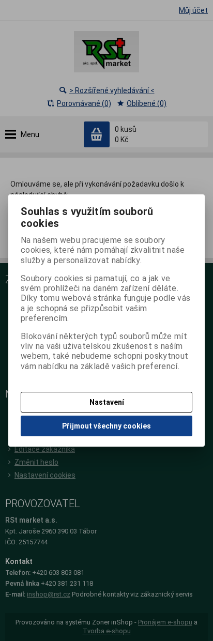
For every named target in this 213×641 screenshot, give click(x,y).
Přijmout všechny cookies (106, 426)
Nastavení (106, 402)
